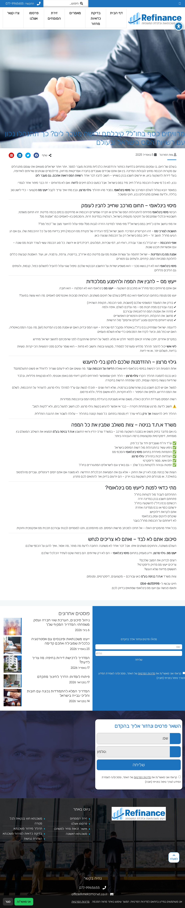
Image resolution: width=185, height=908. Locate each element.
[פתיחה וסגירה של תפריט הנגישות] (178, 26)
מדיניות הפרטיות (146, 673)
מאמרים (75, 13)
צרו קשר (13, 13)
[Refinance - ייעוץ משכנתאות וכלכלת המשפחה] (155, 18)
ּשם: (94, 735)
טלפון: (93, 748)
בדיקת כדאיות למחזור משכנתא (22, 834)
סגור (7, 901)
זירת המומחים (54, 15)
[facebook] (179, 3)
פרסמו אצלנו (33, 15)
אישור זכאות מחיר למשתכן (70, 829)
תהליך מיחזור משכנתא (28, 828)
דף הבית (116, 13)
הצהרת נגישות (33, 839)
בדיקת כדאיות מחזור (96, 18)
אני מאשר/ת (24, 901)
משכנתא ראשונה (76, 834)
